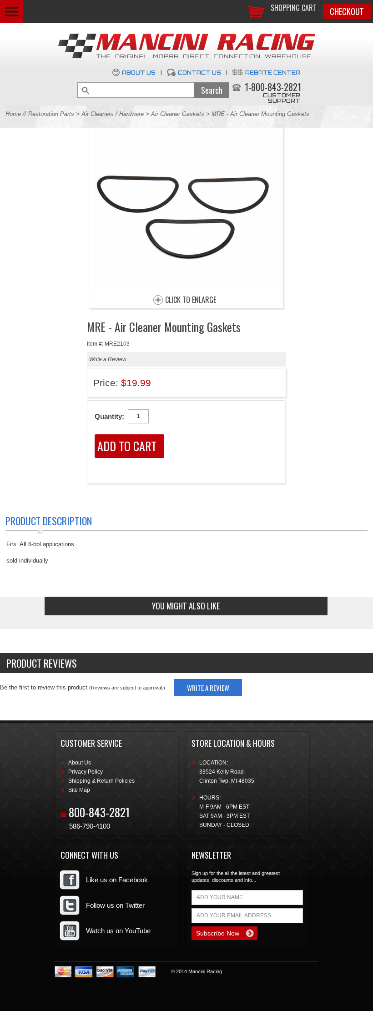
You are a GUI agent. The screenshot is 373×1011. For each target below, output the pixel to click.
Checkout (347, 11)
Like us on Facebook (117, 880)
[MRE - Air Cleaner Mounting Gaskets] (186, 287)
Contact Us (199, 72)
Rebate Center (272, 72)
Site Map (79, 790)
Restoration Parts (51, 114)
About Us (139, 72)
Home (13, 114)
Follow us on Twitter (115, 905)
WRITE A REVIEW (208, 688)
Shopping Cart (294, 7)
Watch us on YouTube (118, 931)
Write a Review (107, 359)
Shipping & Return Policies (101, 781)
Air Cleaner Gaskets (177, 114)
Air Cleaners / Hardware (112, 114)
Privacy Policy (85, 772)
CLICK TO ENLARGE (190, 300)
